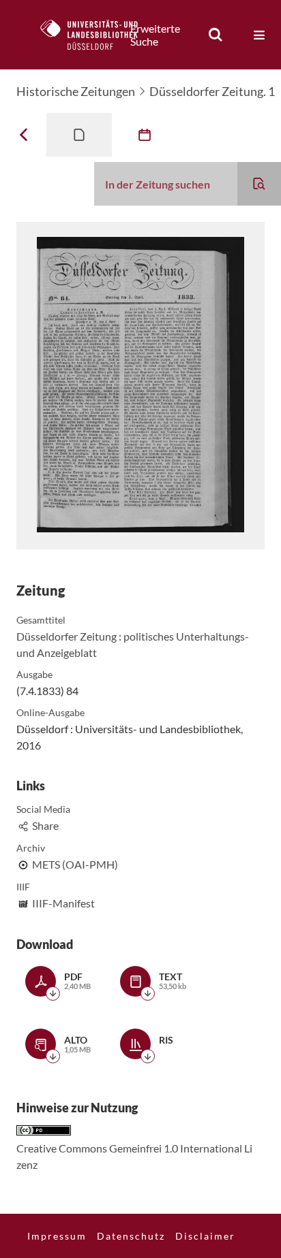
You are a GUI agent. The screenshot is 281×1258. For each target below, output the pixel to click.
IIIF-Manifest (63, 903)
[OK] (215, 34)
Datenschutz (131, 1236)
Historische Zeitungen (75, 91)
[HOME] (96, 35)
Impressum (57, 1236)
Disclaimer (205, 1236)
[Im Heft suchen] (259, 184)
